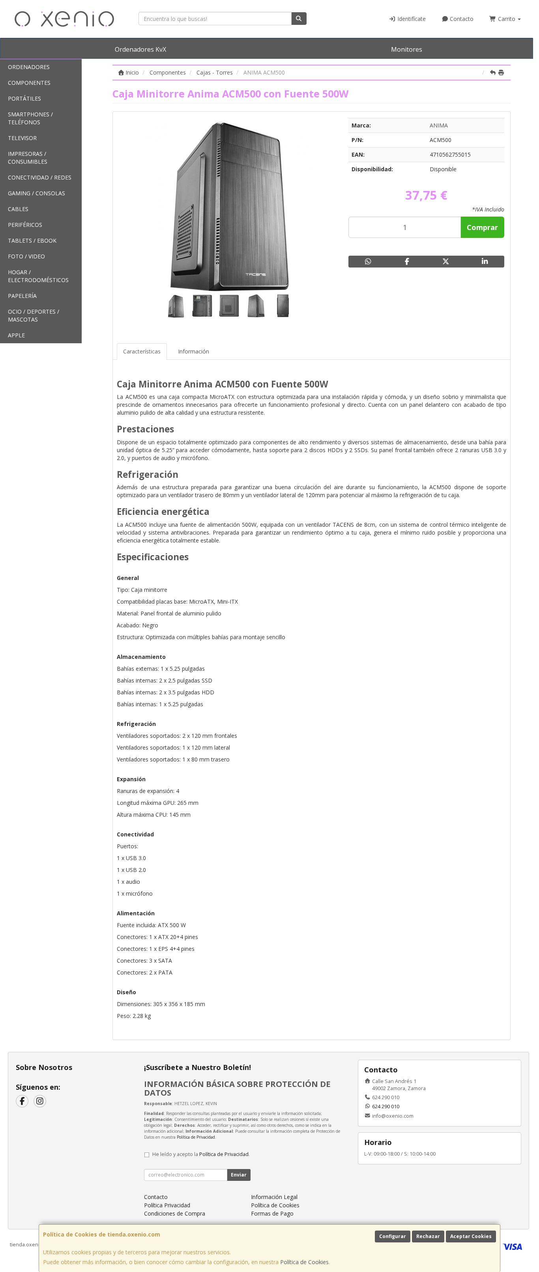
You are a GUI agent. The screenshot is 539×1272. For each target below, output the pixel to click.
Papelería (22, 295)
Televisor (22, 138)
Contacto (460, 18)
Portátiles (24, 98)
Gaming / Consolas (36, 193)
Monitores (406, 49)
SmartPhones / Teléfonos (30, 118)
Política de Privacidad (196, 1137)
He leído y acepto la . (201, 1154)
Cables (18, 209)
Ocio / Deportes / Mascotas (33, 315)
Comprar (482, 227)
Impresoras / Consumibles (27, 157)
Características (142, 351)
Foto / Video (26, 256)
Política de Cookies (304, 1262)
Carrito (506, 18)
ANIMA (439, 125)
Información (193, 351)
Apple (16, 335)
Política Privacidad (167, 1205)
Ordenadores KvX (140, 49)
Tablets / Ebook (32, 240)
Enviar (239, 1174)
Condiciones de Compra (174, 1213)
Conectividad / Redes (39, 177)
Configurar (392, 1236)
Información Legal (274, 1197)
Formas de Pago (272, 1213)
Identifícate (411, 18)
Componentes (29, 82)
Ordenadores (29, 67)
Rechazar (428, 1236)
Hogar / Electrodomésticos (38, 276)
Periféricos (25, 224)
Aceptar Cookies (471, 1236)
